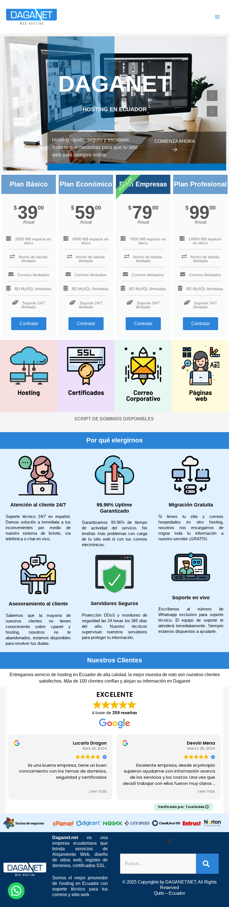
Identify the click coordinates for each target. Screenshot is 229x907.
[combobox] (158, 864)
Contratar (29, 323)
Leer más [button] (10, 791)
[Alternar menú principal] (217, 17)
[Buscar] (207, 864)
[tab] (17, 139)
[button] (212, 95)
